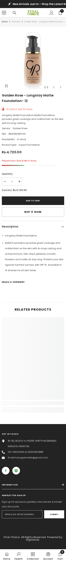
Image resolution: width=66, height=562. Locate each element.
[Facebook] (6, 470)
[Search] (14, 13)
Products (16, 21)
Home (5, 21)
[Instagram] (16, 470)
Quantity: (7, 173)
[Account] (52, 13)
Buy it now (33, 212)
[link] (33, 403)
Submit (54, 514)
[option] (33, 60)
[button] (54, 87)
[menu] (4, 12)
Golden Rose (20, 128)
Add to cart (33, 200)
